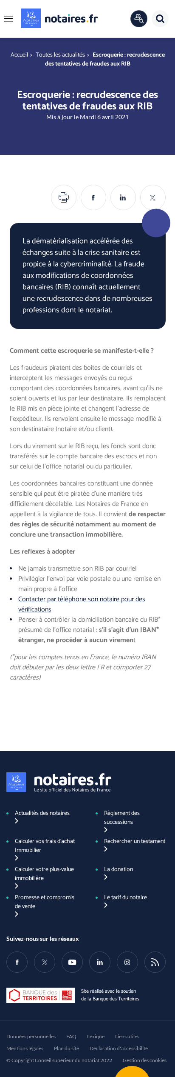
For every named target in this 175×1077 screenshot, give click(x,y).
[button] (8, 18)
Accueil (19, 55)
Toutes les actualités (60, 55)
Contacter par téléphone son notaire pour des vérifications (81, 604)
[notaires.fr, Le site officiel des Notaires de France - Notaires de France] (58, 782)
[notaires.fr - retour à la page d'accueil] (59, 18)
